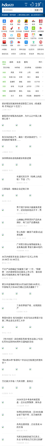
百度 (4, 24)
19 (37, 4)
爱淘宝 (26, 38)
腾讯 (18, 24)
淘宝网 (19, 38)
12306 (41, 45)
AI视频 (4, 49)
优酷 (11, 45)
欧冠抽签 (5, 15)
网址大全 (40, 54)
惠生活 (13, 49)
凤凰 (11, 24)
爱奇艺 (33, 31)
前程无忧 (5, 54)
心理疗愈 (22, 54)
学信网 (11, 31)
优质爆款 (38, 67)
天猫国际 (4, 45)
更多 (40, 62)
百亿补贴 (6, 67)
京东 (4, 38)
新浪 (33, 24)
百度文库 (33, 45)
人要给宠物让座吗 (23, 15)
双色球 (31, 54)
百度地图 (19, 31)
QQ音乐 (31, 49)
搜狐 (26, 24)
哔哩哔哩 (12, 38)
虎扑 (18, 45)
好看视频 (41, 31)
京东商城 (28, 67)
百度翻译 (26, 31)
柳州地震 (13, 15)
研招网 (40, 38)
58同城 (17, 67)
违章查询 (40, 49)
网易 (40, 24)
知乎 (26, 45)
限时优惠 (22, 49)
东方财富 (4, 31)
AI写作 (13, 54)
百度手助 (33, 38)
